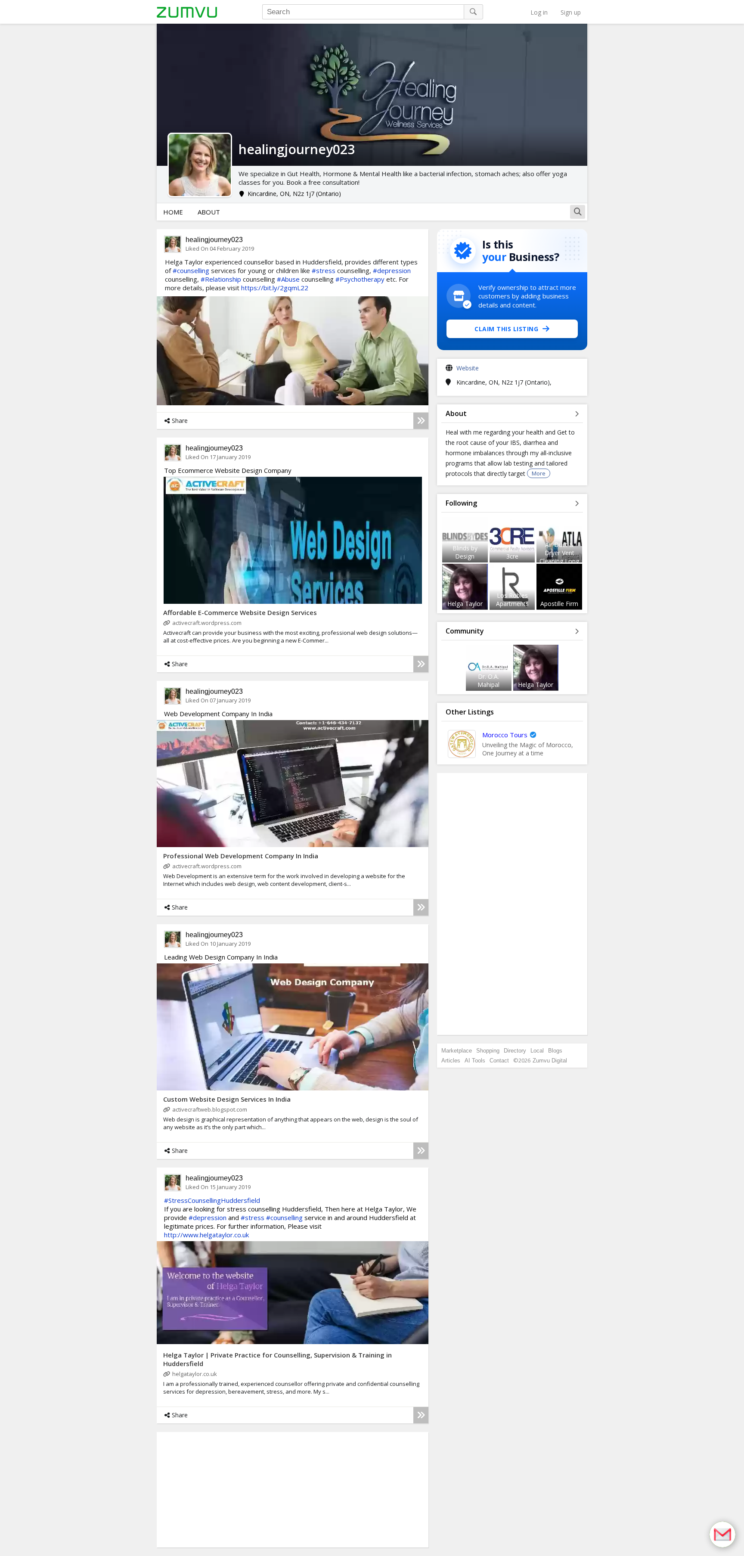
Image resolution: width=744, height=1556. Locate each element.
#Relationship (221, 279)
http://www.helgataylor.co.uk (206, 1234)
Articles (450, 1060)
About (209, 212)
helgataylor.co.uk (194, 1374)
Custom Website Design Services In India (227, 1099)
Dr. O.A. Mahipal (488, 680)
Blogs (555, 1050)
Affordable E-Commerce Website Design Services (240, 612)
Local (537, 1050)
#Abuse (288, 279)
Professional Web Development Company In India (240, 855)
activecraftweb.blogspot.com (209, 1109)
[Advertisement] (222, 1489)
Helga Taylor (465, 603)
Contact (499, 1060)
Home (173, 212)
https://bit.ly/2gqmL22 (274, 287)
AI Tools (475, 1060)
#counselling (191, 270)
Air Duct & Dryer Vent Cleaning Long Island (559, 556)
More (539, 473)
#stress (323, 270)
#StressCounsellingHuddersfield (212, 1200)
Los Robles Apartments (512, 599)
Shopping (487, 1050)
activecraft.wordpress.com (207, 623)
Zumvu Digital (550, 1060)
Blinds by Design (465, 552)
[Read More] (420, 421)
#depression (392, 270)
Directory (515, 1050)
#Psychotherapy (359, 279)
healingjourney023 (214, 239)
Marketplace (456, 1050)
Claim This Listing (506, 329)
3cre (512, 556)
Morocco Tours (504, 734)
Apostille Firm (559, 603)
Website (467, 368)
